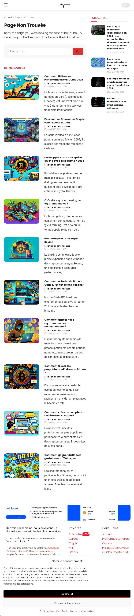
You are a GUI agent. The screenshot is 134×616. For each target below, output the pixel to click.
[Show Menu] (6, 5)
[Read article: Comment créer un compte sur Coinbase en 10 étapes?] (21, 423)
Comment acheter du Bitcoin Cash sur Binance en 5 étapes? (64, 283)
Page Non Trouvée (24, 17)
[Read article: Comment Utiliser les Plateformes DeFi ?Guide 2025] (21, 87)
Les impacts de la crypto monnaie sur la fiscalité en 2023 (118, 83)
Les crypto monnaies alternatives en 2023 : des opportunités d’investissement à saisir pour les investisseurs (118, 37)
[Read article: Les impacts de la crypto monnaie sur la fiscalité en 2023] (98, 82)
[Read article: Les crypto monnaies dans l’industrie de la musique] (98, 62)
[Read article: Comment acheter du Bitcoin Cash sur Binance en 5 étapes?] (21, 292)
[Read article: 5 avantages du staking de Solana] (21, 249)
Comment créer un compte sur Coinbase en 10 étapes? (64, 413)
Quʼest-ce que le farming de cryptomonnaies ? (62, 202)
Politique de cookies (50, 611)
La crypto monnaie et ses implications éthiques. (116, 103)
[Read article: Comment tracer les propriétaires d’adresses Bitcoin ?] (21, 376)
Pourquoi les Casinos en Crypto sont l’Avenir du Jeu (64, 120)
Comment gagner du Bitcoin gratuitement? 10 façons (62, 456)
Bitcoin (73, 552)
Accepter (67, 593)
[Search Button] (78, 51)
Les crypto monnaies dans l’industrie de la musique (117, 63)
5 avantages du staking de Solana (61, 240)
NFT (71, 548)
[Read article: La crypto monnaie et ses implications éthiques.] (98, 102)
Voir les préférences (67, 603)
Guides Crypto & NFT (116, 552)
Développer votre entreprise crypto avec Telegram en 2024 (64, 159)
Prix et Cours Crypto (115, 548)
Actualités (79, 534)
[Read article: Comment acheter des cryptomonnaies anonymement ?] (21, 330)
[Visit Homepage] (64, 5)
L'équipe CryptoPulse (59, 83)
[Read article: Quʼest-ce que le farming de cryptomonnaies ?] (21, 211)
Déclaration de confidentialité (77, 611)
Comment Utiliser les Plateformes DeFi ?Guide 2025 (63, 78)
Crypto (73, 543)
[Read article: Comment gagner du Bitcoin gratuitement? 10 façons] (21, 465)
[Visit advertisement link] (67, 513)
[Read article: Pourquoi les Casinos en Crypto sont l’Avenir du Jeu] (21, 130)
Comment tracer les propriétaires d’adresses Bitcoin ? (65, 369)
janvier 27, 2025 (53, 86)
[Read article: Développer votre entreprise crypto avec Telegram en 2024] (21, 168)
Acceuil (8, 17)
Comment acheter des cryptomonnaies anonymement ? (59, 323)
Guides (73, 539)
